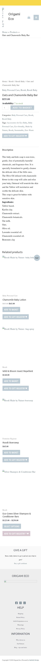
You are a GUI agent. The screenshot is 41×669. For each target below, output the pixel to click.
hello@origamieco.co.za (20, 621)
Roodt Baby (20, 81)
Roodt (11, 81)
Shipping (20, 614)
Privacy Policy (20, 629)
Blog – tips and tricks (20, 647)
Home (4, 81)
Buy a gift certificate (20, 563)
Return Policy (20, 617)
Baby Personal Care (11, 90)
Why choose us (20, 640)
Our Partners (20, 644)
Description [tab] (7, 149)
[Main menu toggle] (36, 17)
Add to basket (22, 107)
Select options (11, 526)
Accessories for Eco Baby (17, 122)
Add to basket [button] (11, 309)
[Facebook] (16, 603)
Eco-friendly (19, 126)
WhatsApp (20, 625)
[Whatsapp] (24, 603)
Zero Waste (29, 130)
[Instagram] (20, 603)
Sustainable (19, 130)
